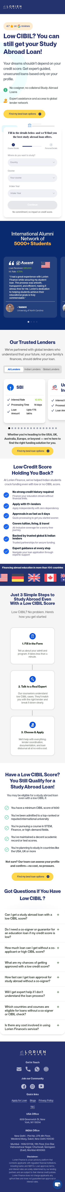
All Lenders (14, 369)
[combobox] (10, 162)
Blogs (33, 1100)
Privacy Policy (46, 1100)
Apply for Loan (19, 1100)
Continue (33, 204)
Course (11, 171)
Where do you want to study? (21, 155)
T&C (32, 1106)
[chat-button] (57, 1184)
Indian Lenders (32, 369)
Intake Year (14, 186)
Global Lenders (51, 369)
